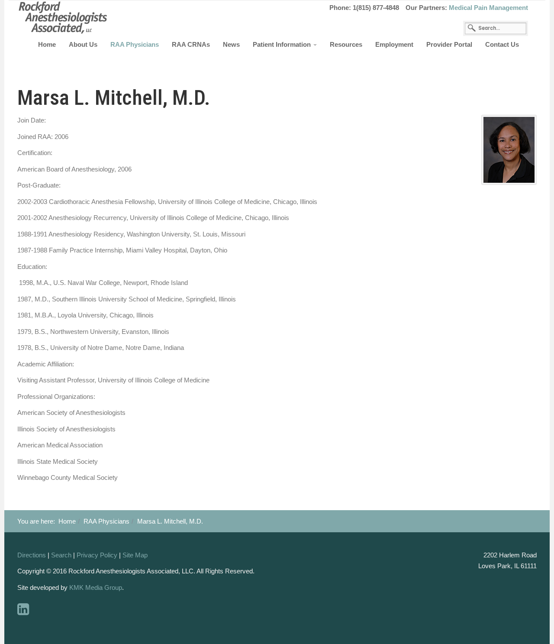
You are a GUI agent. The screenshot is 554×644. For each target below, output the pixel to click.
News (231, 44)
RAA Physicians (134, 44)
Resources (346, 44)
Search (61, 555)
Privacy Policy (97, 555)
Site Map (135, 555)
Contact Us (502, 44)
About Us (83, 44)
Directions (31, 555)
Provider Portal (449, 44)
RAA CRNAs (191, 44)
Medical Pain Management (488, 7)
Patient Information (282, 44)
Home (47, 44)
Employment (394, 44)
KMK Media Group (95, 587)
